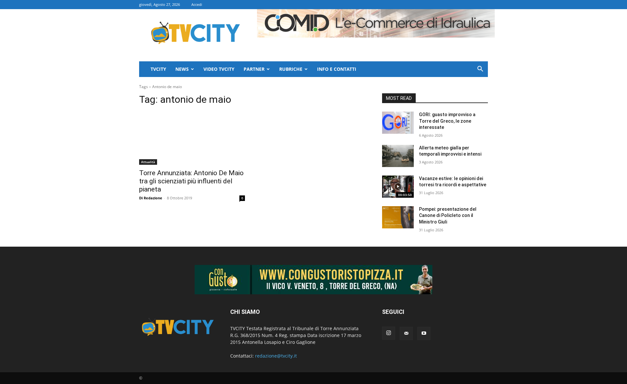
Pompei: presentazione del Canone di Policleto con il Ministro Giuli (447, 215)
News (182, 69)
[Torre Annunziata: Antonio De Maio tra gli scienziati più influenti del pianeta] (192, 138)
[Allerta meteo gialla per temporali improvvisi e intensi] (398, 156)
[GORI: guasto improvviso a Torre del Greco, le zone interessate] (398, 123)
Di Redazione (150, 197)
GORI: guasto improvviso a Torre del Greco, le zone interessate (447, 121)
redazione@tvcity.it (276, 356)
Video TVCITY (218, 69)
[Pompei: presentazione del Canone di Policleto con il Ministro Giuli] (398, 217)
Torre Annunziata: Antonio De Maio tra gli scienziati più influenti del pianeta (191, 181)
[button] (480, 70)
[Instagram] (388, 333)
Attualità (148, 162)
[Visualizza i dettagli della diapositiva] (313, 279)
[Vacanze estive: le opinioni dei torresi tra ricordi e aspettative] (398, 187)
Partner (254, 69)
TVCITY (158, 69)
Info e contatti (336, 69)
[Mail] (406, 333)
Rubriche (290, 69)
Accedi (196, 4)
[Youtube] (423, 333)
